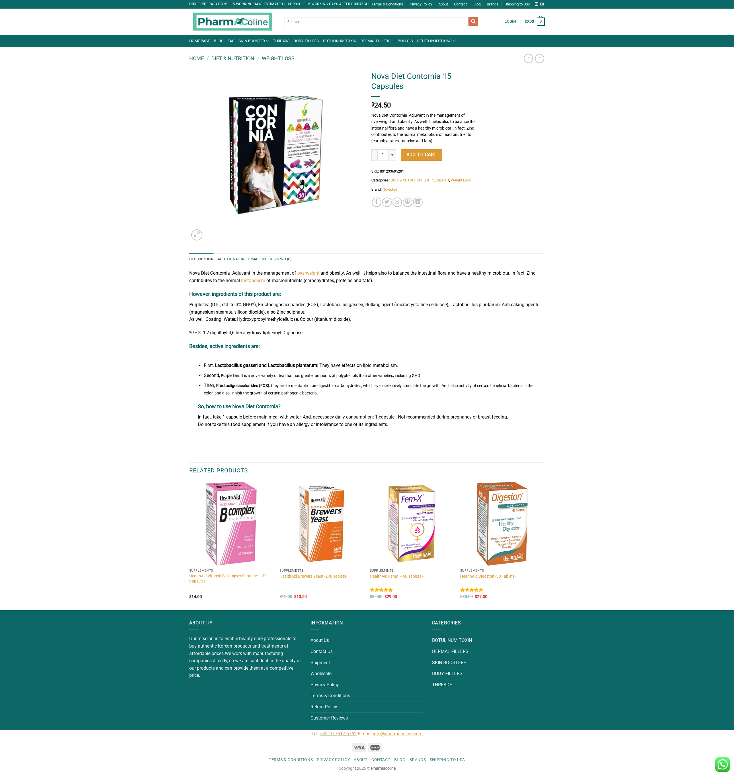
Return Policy (324, 706)
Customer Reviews (329, 718)
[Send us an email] (542, 4)
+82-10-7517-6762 (338, 733)
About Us (320, 640)
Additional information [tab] (242, 259)
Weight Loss (278, 58)
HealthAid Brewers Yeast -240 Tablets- (313, 576)
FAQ (231, 41)
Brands (492, 4)
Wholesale (321, 673)
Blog (477, 4)
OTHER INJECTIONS (434, 41)
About (443, 4)
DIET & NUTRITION (232, 58)
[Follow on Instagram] (536, 4)
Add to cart (422, 154)
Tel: (315, 733)
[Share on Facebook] (376, 202)
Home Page (199, 41)
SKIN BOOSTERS (449, 662)
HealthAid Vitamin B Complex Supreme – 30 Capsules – (228, 579)
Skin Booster (252, 41)
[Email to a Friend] (397, 202)
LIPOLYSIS (404, 41)
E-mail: (390, 733)
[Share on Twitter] (387, 202)
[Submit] (473, 22)
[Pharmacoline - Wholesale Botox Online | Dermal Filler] (232, 22)
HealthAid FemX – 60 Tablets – (397, 576)
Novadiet (389, 189)
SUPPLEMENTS (436, 180)
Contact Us (322, 651)
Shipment (320, 662)
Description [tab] (201, 259)
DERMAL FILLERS (375, 41)
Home (196, 58)
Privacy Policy (421, 4)
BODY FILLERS (306, 41)
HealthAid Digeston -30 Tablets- (488, 576)
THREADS (281, 41)
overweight (308, 273)
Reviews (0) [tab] (281, 259)
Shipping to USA (517, 4)
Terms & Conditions (387, 4)
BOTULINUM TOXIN (340, 41)
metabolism (253, 280)
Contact (460, 4)
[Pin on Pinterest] (407, 202)
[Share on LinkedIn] (418, 202)
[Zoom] (196, 235)
